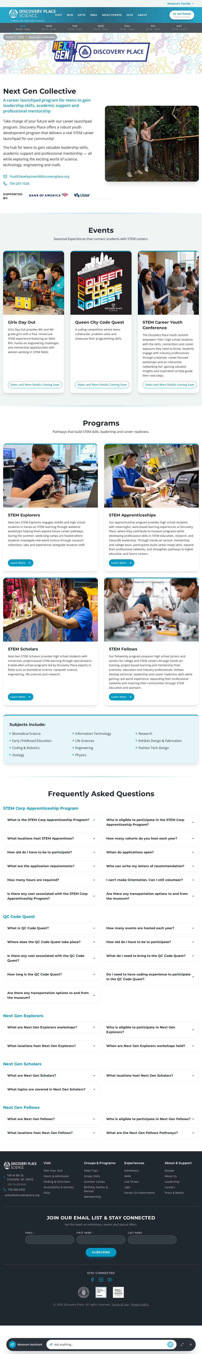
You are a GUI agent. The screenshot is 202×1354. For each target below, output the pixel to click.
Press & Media (174, 1193)
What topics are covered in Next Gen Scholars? (46, 1089)
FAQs (47, 1193)
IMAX (93, 14)
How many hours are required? (33, 880)
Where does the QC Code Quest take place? (43, 942)
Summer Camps (94, 1181)
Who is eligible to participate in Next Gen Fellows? (148, 1119)
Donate (169, 1170)
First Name (85, 1232)
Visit (21, 37)
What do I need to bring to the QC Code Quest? (145, 956)
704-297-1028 (19, 183)
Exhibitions (131, 1170)
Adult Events (112, 14)
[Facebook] (92, 1279)
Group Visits (92, 1176)
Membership (92, 1197)
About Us (171, 1176)
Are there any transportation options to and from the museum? (147, 896)
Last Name (135, 1232)
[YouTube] (109, 1279)
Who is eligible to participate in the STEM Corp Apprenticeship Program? (145, 822)
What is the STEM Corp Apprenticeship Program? (48, 820)
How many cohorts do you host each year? (141, 838)
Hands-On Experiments (139, 1193)
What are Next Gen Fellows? (31, 1119)
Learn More (17, 563)
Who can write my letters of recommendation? (145, 866)
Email (30, 1232)
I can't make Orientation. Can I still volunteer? (144, 880)
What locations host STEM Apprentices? (40, 838)
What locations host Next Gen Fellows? (40, 1133)
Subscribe (101, 1252)
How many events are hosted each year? (140, 928)
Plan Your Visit (53, 1170)
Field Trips (91, 1170)
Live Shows (131, 1181)
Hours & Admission (56, 1176)
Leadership (172, 1181)
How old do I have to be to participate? (39, 852)
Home (9, 37)
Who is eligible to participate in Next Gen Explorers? (140, 1029)
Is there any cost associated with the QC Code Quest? (45, 958)
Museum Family (179, 3)
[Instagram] (101, 1279)
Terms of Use (120, 1304)
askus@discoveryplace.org (22, 1195)
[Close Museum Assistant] (191, 1344)
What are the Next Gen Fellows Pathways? (142, 1133)
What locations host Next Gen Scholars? (139, 1075)
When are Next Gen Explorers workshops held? (145, 1046)
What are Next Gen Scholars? (31, 1075)
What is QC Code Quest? (28, 928)
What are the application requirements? (40, 866)
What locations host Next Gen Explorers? (41, 1046)
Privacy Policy (140, 1304)
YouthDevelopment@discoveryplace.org (39, 176)
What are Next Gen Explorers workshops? (42, 1027)
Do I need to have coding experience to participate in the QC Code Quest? (148, 976)
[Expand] (182, 1344)
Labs (127, 1187)
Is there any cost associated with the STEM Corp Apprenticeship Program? (47, 896)
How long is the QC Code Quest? (34, 974)
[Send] (170, 1344)
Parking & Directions (57, 1181)
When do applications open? (130, 852)
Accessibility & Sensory (59, 1187)
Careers (170, 1187)
